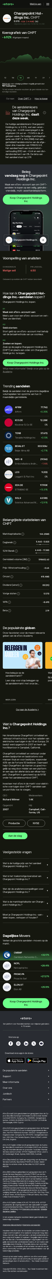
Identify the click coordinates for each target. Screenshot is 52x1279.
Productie (14, 823)
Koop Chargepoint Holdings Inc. (26, 199)
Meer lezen (11, 700)
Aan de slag (15, 835)
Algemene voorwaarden (31, 1209)
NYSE (36, 823)
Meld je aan (35, 4)
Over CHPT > (24, 98)
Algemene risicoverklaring (12, 1225)
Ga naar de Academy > (27, 709)
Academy (7, 372)
